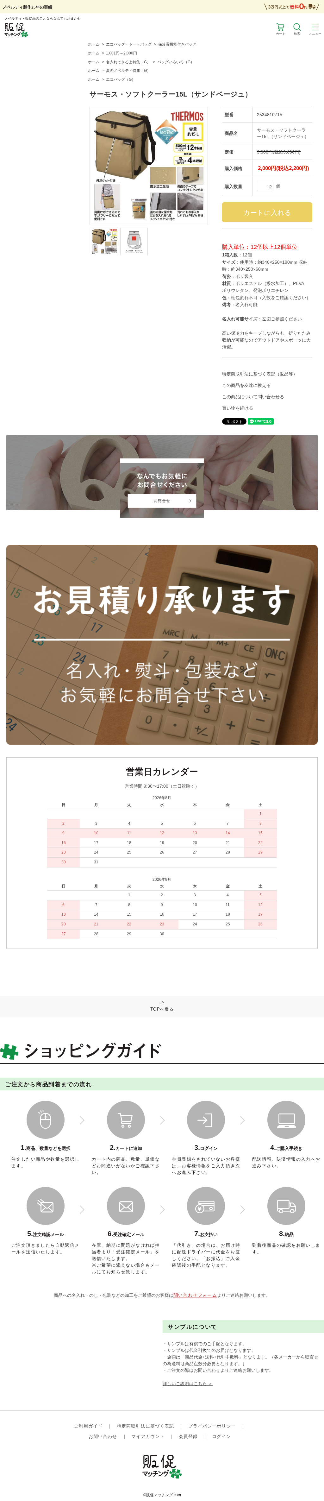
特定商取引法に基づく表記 (145, 1425)
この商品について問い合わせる (253, 396)
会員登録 (188, 1436)
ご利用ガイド (88, 1425)
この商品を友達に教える (246, 385)
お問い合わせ (103, 1436)
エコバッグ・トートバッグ (129, 44)
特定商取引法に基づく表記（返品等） (259, 373)
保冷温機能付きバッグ (177, 44)
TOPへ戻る (162, 1009)
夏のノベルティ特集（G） (128, 70)
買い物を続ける (237, 408)
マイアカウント (148, 1436)
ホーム (93, 44)
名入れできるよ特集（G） (128, 62)
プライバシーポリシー (212, 1425)
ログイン (221, 1436)
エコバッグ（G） (120, 79)
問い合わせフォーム (195, 1295)
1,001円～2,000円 (121, 53)
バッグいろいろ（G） (175, 62)
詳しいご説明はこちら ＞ (188, 1383)
